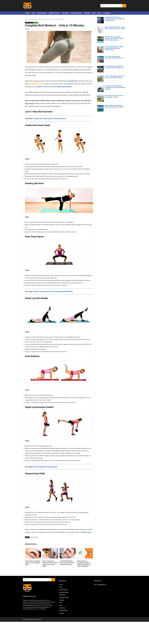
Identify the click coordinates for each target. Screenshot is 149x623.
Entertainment (42, 13)
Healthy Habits (34, 537)
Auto (99, 13)
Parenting (65, 13)
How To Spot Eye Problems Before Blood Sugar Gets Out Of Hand (50, 563)
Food (93, 13)
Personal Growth (76, 13)
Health (36, 22)
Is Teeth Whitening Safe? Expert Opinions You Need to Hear (67, 562)
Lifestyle (87, 13)
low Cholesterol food (35, 84)
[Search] (124, 5)
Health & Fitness (54, 13)
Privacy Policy (63, 610)
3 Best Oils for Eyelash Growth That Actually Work (32, 562)
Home (27, 13)
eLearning (106, 13)
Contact (61, 613)
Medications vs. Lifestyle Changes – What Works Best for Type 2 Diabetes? (84, 563)
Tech (33, 13)
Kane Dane (27, 29)
